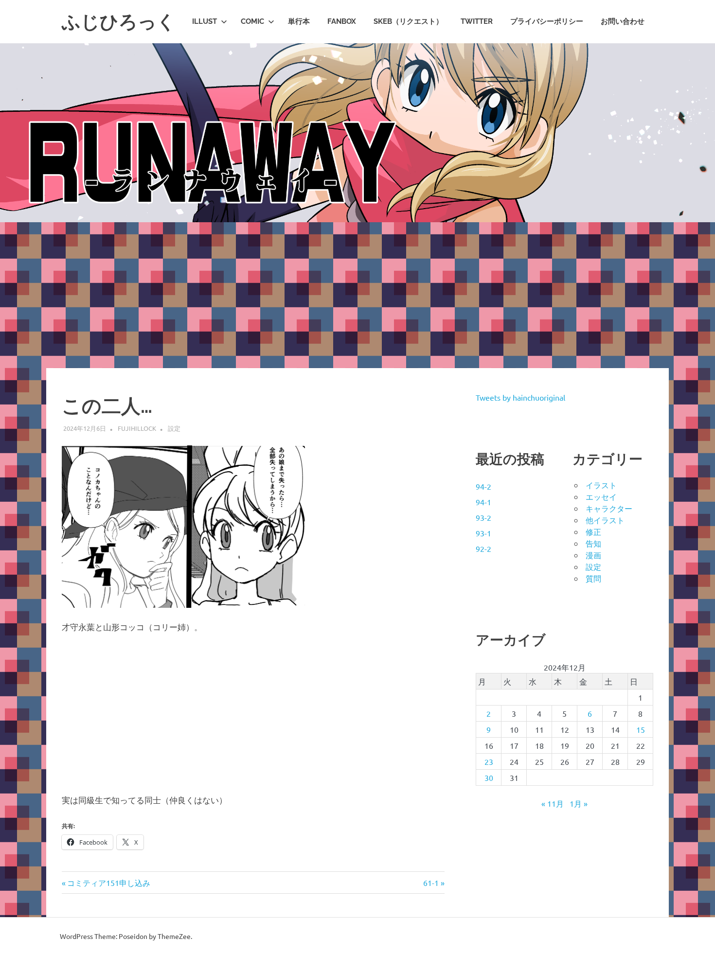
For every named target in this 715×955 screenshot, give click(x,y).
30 (488, 777)
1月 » (579, 803)
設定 (174, 428)
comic (252, 21)
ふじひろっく (119, 22)
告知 (593, 543)
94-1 (483, 502)
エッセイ (601, 496)
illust (204, 21)
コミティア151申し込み (108, 882)
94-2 (483, 486)
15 (640, 729)
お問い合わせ (622, 21)
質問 (593, 578)
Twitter (477, 21)
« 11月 (552, 803)
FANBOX (341, 21)
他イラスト (605, 520)
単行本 (299, 21)
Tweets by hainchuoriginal (520, 397)
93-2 (483, 517)
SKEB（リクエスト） (408, 21)
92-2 (483, 548)
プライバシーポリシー (546, 21)
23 (488, 761)
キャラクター (609, 508)
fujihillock (137, 428)
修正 (593, 531)
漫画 (593, 555)
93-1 (483, 533)
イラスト (601, 485)
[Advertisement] (357, 295)
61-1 (431, 882)
